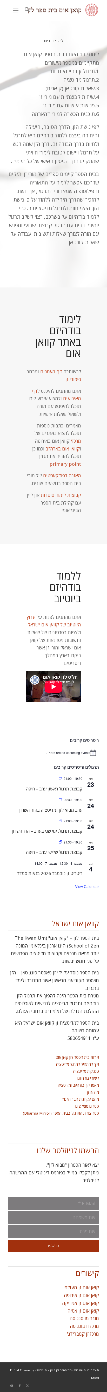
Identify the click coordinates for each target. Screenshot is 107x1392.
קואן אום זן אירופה (81, 1295)
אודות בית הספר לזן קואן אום (77, 1057)
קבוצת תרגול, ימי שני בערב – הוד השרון (47, 831)
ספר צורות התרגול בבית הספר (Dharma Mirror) (61, 1113)
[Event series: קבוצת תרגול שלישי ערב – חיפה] (60, 842)
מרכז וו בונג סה (84, 1326)
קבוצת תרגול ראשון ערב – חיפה (54, 789)
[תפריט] (17, 10)
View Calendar (87, 886)
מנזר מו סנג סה (84, 1318)
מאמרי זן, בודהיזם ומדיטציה (78, 1085)
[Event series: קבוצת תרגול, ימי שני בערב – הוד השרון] (60, 821)
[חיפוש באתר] (26, 10)
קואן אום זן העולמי (81, 1287)
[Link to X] (27, 1385)
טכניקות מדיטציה (86, 1071)
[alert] (53, 753)
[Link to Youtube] (12, 1385)
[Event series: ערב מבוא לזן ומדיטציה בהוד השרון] (60, 799)
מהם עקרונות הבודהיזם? (80, 1099)
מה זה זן (93, 1092)
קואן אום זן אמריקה (80, 1303)
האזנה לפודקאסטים (62, 475)
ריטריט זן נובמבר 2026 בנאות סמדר (49, 873)
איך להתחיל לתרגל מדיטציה (77, 1064)
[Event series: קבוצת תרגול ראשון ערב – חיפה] (60, 778)
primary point (65, 464)
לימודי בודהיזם (88, 1078)
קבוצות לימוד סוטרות (61, 495)
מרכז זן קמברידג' (83, 1334)
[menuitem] (26, 10)
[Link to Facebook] (20, 1385)
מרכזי (75, 441)
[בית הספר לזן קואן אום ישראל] (62, 10)
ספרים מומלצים (87, 1106)
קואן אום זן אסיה (83, 1311)
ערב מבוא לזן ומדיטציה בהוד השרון (50, 810)
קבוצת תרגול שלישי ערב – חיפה (54, 852)
